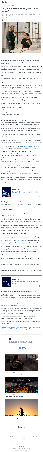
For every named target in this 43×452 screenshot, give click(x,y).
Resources (24, 438)
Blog (3, 5)
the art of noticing (19, 240)
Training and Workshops (13, 439)
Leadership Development (10, 5)
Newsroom (24, 441)
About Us (35, 436)
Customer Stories (25, 439)
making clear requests (25, 177)
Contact (34, 438)
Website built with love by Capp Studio (21, 450)
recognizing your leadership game (32, 85)
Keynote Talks (11, 438)
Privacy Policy (35, 439)
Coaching (11, 436)
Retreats (10, 441)
